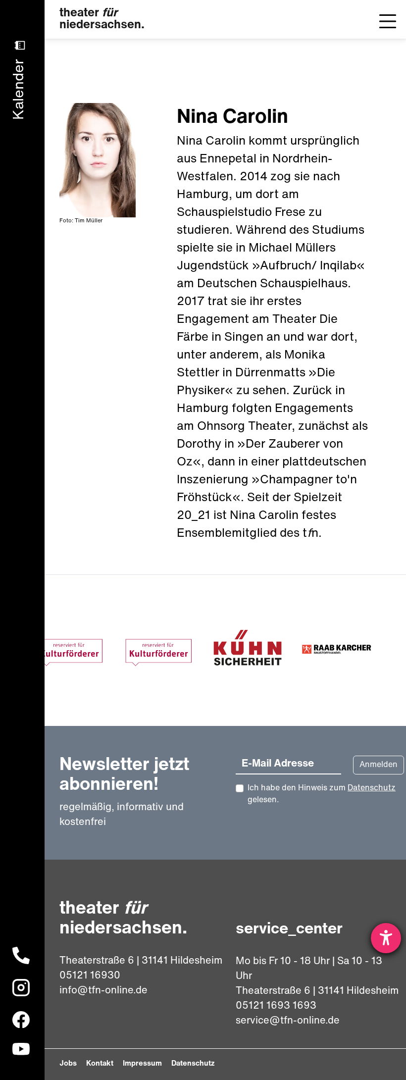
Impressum (142, 1064)
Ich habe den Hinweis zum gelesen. (322, 794)
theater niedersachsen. (102, 19)
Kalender (19, 87)
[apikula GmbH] (69, 651)
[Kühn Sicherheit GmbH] (247, 651)
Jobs (68, 1064)
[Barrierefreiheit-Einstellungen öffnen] (386, 938)
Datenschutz (372, 788)
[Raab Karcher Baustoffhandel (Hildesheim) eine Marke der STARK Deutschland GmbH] (336, 651)
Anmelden (378, 765)
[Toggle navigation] (387, 21)
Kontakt (99, 1064)
